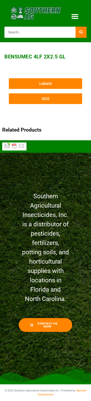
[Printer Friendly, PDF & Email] (14, 148)
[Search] (81, 32)
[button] (74, 16)
